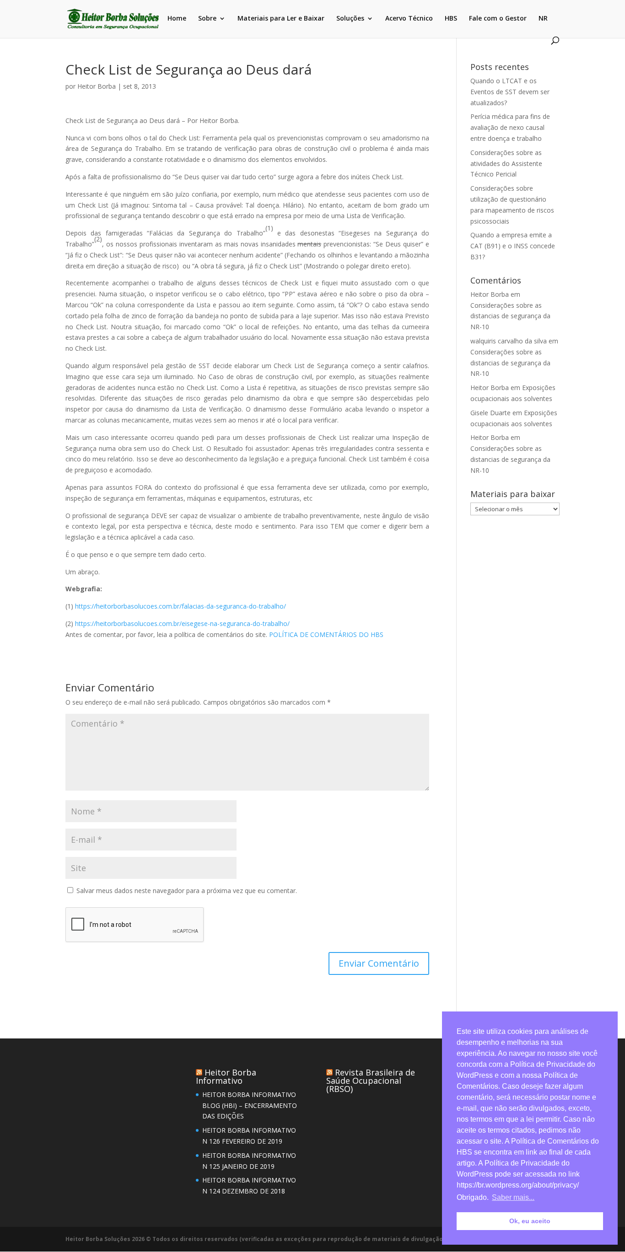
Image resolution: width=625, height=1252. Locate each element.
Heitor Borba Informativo (226, 1076)
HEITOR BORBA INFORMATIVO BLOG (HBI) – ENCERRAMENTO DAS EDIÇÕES (249, 1105)
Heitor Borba (96, 86)
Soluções (350, 18)
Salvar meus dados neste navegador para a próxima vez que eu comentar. (186, 890)
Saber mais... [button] (513, 1197)
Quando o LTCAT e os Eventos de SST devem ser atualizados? (510, 91)
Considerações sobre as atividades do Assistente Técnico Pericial (506, 163)
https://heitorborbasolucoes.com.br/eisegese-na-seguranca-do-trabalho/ (182, 623)
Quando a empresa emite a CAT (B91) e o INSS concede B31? (512, 245)
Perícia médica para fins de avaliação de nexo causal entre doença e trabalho (510, 127)
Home (176, 18)
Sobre (207, 18)
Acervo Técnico (409, 18)
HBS (451, 18)
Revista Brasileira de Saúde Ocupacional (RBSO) (370, 1080)
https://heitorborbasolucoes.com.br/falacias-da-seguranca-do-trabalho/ (180, 606)
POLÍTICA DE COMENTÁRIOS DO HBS (326, 634)
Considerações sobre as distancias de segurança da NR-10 (510, 316)
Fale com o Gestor (498, 18)
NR (543, 18)
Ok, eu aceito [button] (529, 1221)
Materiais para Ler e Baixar (280, 18)
